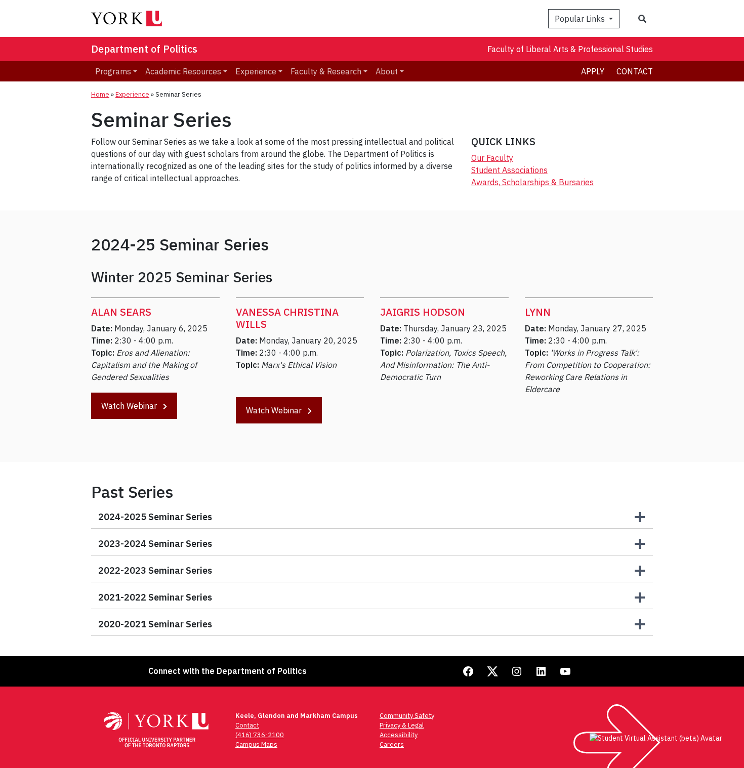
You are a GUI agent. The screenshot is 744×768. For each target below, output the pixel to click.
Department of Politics (144, 49)
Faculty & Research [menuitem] (326, 71)
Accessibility (399, 735)
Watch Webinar (130, 406)
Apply (592, 71)
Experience (132, 94)
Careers (392, 744)
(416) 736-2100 (259, 735)
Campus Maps (256, 744)
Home (100, 94)
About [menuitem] (387, 71)
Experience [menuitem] (255, 71)
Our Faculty (492, 158)
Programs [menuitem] (113, 71)
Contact (634, 71)
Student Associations (509, 170)
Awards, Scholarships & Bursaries (532, 182)
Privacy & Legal (402, 725)
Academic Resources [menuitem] (183, 71)
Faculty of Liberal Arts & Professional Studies (570, 49)
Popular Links (581, 19)
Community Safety (407, 715)
